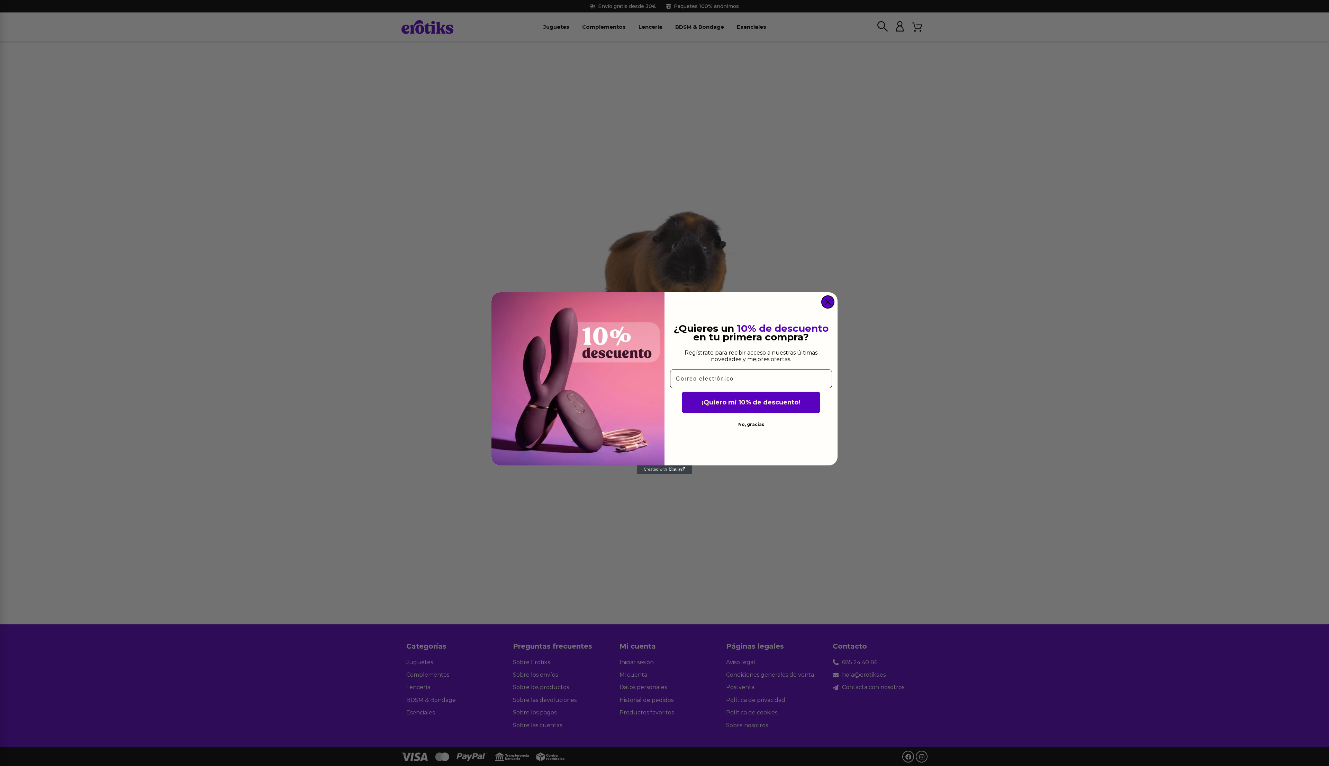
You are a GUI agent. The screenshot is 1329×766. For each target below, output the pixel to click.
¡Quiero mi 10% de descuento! (751, 402)
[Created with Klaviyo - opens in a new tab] (664, 469)
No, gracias (751, 424)
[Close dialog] (828, 302)
